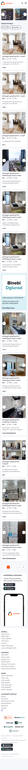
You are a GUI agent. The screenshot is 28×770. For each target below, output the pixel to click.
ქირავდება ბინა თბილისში (8, 664)
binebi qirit (4, 643)
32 (19, 567)
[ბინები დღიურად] (14, 285)
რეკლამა (3, 696)
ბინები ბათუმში (5, 657)
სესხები (21, 740)
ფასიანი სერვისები (6, 703)
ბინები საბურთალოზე (7, 675)
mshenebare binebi (14, 740)
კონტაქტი (3, 708)
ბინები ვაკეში (4, 678)
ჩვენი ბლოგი (4, 698)
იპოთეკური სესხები (6, 742)
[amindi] (19, 727)
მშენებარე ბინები (5, 740)
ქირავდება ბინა (5, 659)
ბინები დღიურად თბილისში (8, 668)
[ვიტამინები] (8, 727)
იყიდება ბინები (5, 634)
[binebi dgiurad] (19, 717)
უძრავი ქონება (5, 636)
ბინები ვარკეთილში (6, 685)
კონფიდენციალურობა (17, 735)
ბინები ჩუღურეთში (6, 687)
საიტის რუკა (4, 738)
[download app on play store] (9, 588)
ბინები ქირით (4, 654)
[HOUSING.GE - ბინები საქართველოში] (8, 717)
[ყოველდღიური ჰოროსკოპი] (9, 722)
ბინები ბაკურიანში (6, 638)
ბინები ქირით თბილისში (7, 666)
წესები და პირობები (6, 735)
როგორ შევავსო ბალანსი (7, 701)
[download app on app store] (9, 584)
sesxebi (24, 740)
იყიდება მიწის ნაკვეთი (7, 645)
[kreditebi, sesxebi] (14, 730)
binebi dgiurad (4, 641)
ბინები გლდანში (5, 682)
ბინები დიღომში (5, 680)
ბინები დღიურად (5, 661)
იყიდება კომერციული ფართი (9, 648)
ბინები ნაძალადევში (6, 689)
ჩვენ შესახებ (4, 705)
